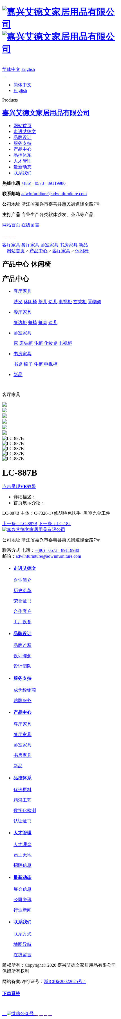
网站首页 (23, 125)
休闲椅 (82, 250)
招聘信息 (23, 865)
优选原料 (23, 789)
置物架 (94, 301)
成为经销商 (25, 690)
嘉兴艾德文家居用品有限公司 (46, 112)
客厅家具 (11, 244)
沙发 (18, 301)
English (28, 69)
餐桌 (42, 322)
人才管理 (23, 161)
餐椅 (32, 322)
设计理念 (23, 655)
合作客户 (23, 611)
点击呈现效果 (19, 486)
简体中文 (11, 69)
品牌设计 (23, 137)
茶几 (42, 301)
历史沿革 (23, 590)
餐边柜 (20, 322)
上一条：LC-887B (19, 523)
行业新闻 (23, 910)
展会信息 (23, 889)
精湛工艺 (23, 800)
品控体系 (23, 155)
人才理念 (23, 844)
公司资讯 (23, 899)
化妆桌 (50, 343)
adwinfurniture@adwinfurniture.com (54, 193)
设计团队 (23, 666)
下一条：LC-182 (55, 523)
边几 (52, 301)
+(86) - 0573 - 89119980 (43, 183)
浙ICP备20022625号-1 (65, 981)
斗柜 (38, 343)
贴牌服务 (23, 700)
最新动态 (23, 167)
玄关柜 (80, 301)
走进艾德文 (25, 131)
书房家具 (69, 244)
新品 (83, 244)
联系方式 (23, 934)
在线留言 (30, 224)
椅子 (28, 364)
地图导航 (23, 944)
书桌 (18, 364)
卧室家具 (50, 244)
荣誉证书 (23, 601)
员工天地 (23, 854)
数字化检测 (25, 810)
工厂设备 (23, 621)
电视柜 (65, 301)
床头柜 (26, 343)
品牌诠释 (23, 645)
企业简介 (23, 580)
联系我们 (23, 172)
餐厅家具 (30, 244)
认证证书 (23, 820)
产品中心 (23, 149)
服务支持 (23, 143)
